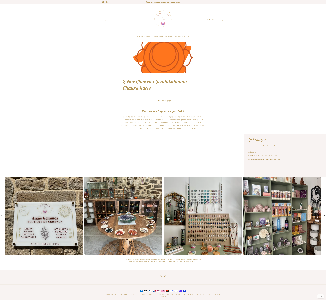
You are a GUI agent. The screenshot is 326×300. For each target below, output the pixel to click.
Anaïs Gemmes (114, 294)
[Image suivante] (324, 215)
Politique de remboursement (129, 294)
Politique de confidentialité (148, 294)
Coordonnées (164, 296)
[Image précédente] (1, 215)
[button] (104, 19)
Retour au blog (164, 100)
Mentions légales (201, 294)
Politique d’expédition (214, 294)
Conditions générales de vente (184, 294)
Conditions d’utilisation (166, 294)
